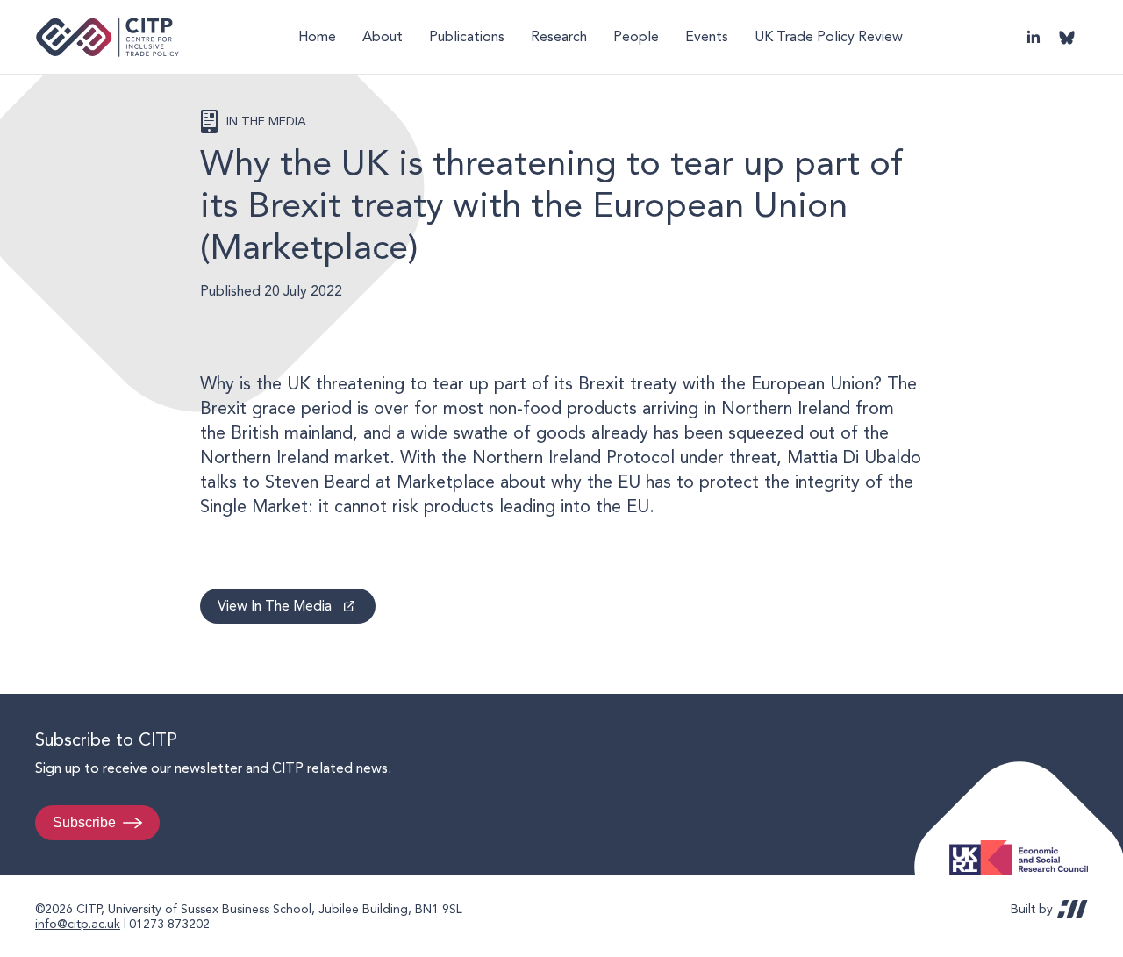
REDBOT (1072, 909)
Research (559, 36)
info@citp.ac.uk (77, 924)
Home (317, 36)
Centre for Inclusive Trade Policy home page (107, 37)
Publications (466, 36)
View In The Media (275, 605)
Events (706, 36)
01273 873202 (169, 924)
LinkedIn (1033, 37)
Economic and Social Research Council (1024, 844)
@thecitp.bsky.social (1067, 37)
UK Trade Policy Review (829, 36)
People (636, 36)
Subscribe (84, 822)
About (382, 36)
